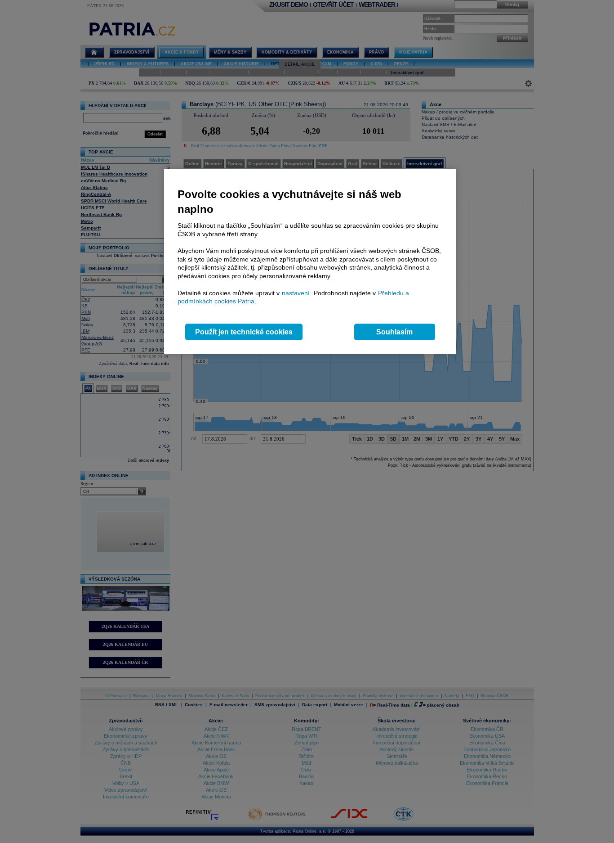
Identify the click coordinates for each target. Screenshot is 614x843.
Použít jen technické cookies (244, 332)
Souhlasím (394, 332)
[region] (310, 262)
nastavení (296, 293)
